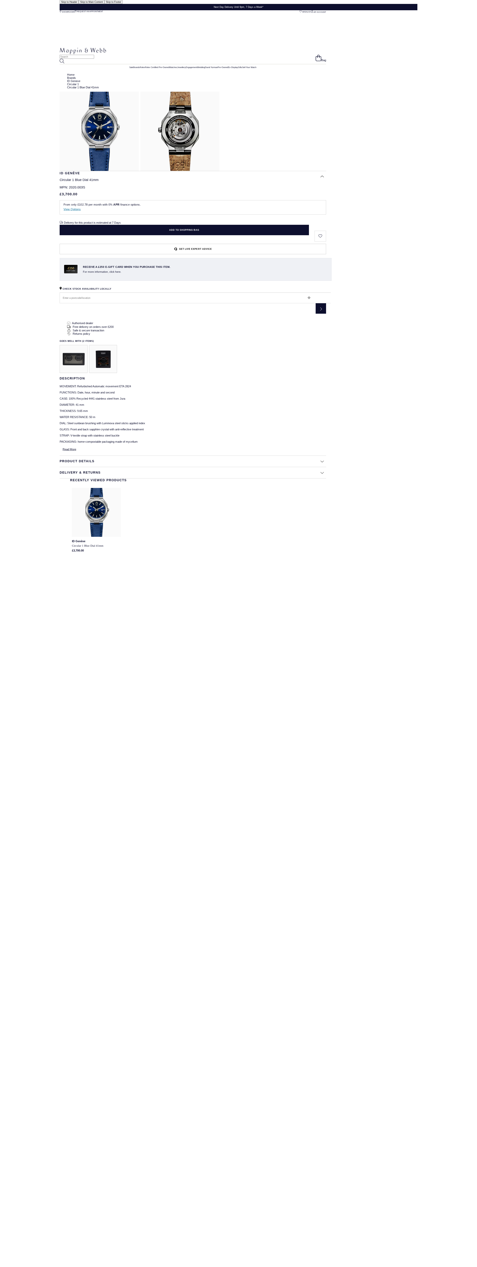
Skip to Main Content (91, 2)
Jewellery (181, 67)
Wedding (201, 67)
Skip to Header (69, 2)
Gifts (240, 67)
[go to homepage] (83, 53)
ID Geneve (73, 81)
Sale (131, 67)
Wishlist (306, 12)
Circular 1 (73, 84)
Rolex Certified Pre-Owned (157, 67)
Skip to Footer (113, 2)
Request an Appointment (89, 11)
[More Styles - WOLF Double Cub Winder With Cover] (74, 359)
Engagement (191, 67)
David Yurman (211, 67)
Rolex (142, 67)
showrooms (68, 12)
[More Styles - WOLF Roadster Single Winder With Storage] (103, 359)
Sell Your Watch (249, 67)
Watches (173, 67)
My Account (319, 12)
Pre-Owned (223, 67)
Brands (136, 67)
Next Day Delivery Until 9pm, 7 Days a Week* (238, 7)
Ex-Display (233, 67)
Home (71, 74)
